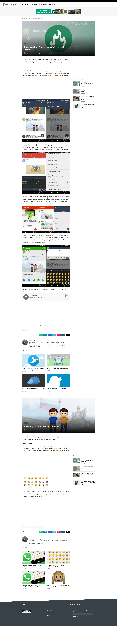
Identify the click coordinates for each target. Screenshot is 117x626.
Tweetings (62, 73)
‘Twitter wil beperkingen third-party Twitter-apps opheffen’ (56, 389)
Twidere (56, 75)
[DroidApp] (9, 4)
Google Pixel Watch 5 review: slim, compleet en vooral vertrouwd (87, 98)
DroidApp (23, 18)
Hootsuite (56, 70)
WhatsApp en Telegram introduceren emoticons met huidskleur (56, 566)
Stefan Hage (30, 53)
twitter (27, 330)
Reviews (27, 4)
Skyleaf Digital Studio (41, 297)
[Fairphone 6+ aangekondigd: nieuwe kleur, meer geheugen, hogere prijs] (76, 106)
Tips (49, 4)
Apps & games (35, 4)
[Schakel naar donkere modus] (112, 4)
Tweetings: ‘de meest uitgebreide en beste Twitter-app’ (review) (33, 369)
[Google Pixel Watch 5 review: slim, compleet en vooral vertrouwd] (76, 98)
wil (45, 446)
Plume (61, 70)
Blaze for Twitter (34, 295)
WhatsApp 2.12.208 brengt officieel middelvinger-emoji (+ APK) (31, 566)
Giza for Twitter (48, 75)
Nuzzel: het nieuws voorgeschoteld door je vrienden (33, 389)
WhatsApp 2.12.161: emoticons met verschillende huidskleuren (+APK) (31, 586)
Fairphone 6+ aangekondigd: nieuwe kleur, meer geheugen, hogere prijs (88, 106)
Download (66, 297)
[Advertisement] (46, 88)
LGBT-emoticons (58, 450)
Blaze (24, 330)
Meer (53, 4)
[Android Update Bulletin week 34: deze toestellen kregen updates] (76, 83)
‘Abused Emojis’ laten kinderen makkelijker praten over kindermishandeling (58, 586)
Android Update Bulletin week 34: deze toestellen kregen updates (87, 84)
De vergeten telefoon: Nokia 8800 (25, 1)
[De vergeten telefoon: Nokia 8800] (76, 91)
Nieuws (22, 4)
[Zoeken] (114, 4)
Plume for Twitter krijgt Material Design (57, 368)
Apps (27, 18)
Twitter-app (30, 71)
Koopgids (44, 4)
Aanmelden (75, 616)
